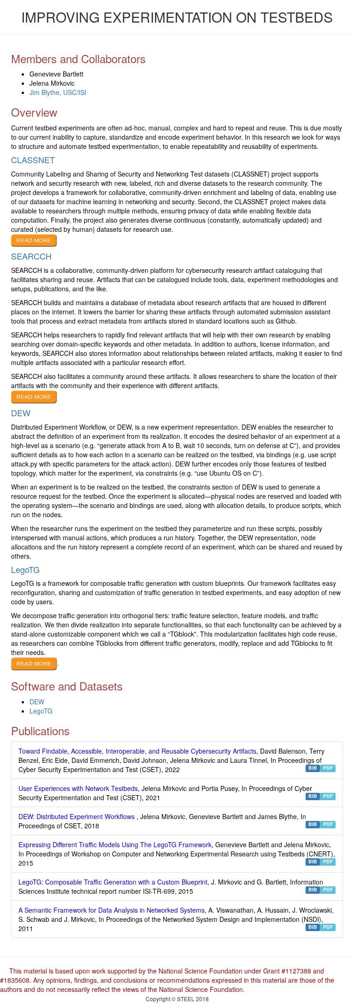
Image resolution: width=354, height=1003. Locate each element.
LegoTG (41, 710)
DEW (37, 701)
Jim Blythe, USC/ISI (58, 92)
